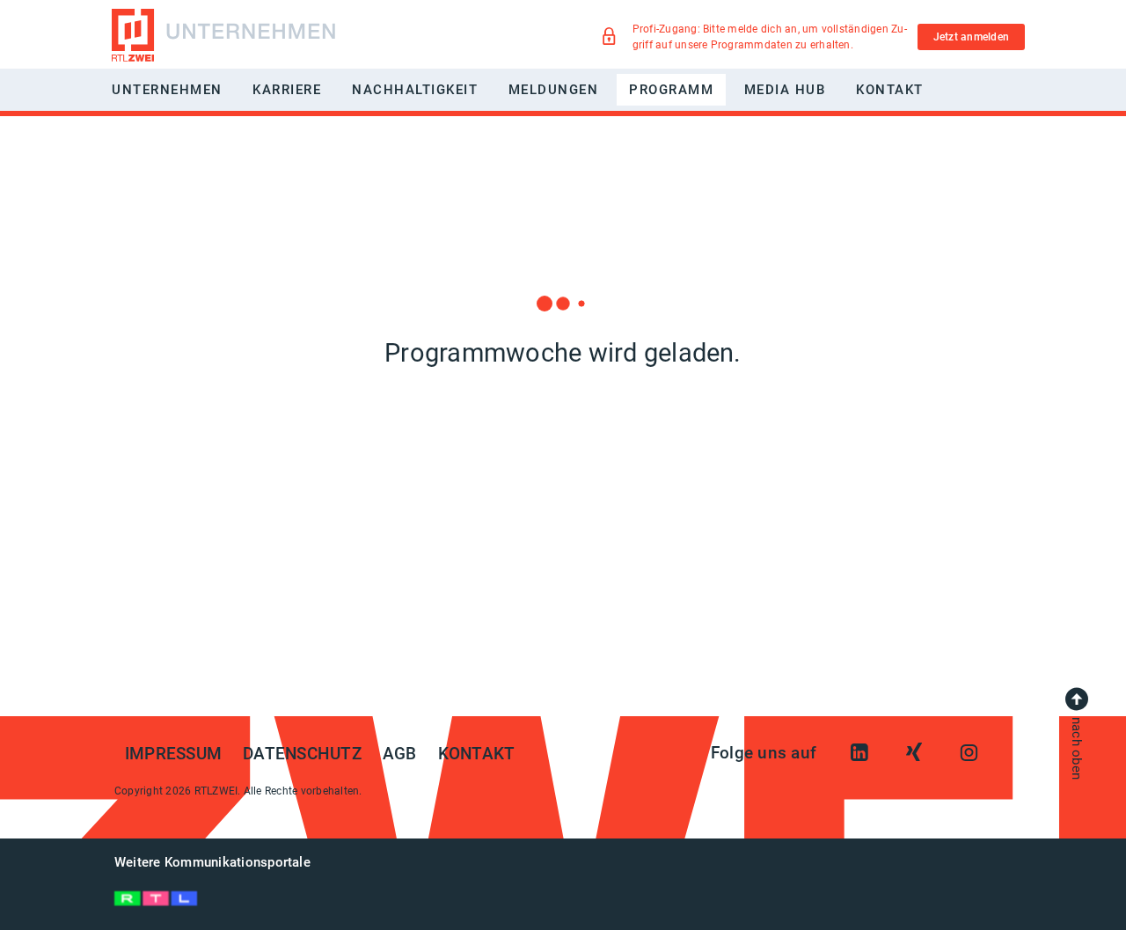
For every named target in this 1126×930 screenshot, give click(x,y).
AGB (400, 754)
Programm (671, 90)
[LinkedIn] (859, 753)
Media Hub (785, 90)
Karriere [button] (286, 90)
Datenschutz (302, 754)
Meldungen (553, 90)
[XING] (914, 753)
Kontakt (890, 90)
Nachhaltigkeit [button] (415, 90)
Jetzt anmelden (971, 37)
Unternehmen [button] (167, 90)
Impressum (173, 754)
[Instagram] (969, 753)
